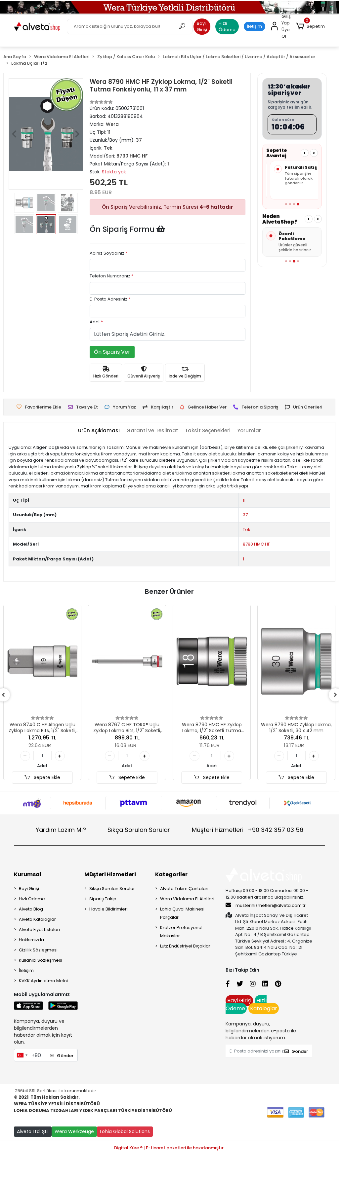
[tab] (99, 431)
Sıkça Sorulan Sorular (138, 830)
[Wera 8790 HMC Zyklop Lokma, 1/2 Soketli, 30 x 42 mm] (296, 661)
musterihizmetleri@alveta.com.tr (270, 905)
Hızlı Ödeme (227, 26)
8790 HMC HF (256, 544)
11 (244, 500)
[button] (310, 26)
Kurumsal (27, 874)
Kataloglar (263, 1008)
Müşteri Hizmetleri (247, 830)
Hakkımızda (31, 940)
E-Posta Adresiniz (110, 299)
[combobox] (21, 1055)
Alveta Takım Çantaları (184, 888)
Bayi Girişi (202, 26)
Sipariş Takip (102, 899)
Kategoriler (171, 874)
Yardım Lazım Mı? (61, 830)
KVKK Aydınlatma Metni (43, 981)
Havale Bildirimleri (108, 909)
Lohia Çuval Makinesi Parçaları (182, 913)
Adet (96, 322)
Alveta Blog (31, 909)
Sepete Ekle (46, 777)
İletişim (254, 26)
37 (245, 515)
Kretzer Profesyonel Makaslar (181, 931)
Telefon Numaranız (111, 276)
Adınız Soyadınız (108, 253)
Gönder (65, 1056)
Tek (246, 529)
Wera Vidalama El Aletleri (187, 899)
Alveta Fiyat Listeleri (39, 929)
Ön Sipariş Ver (112, 352)
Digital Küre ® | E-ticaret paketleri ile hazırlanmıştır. (169, 1148)
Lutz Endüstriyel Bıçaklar (185, 946)
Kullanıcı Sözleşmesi (40, 960)
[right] (335, 695)
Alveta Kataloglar (37, 919)
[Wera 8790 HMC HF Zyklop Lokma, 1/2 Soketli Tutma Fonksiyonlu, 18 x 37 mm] (211, 661)
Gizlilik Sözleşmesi (38, 950)
